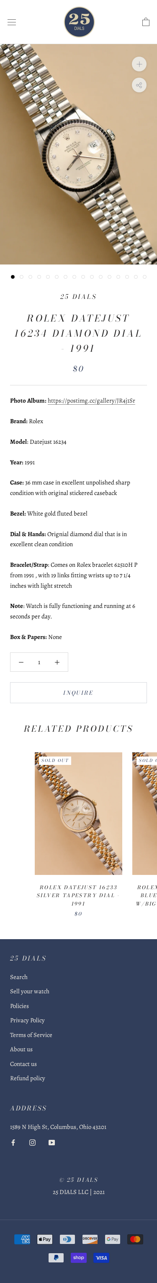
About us (21, 1049)
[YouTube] (52, 1142)
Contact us (23, 1064)
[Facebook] (13, 1142)
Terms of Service (31, 1035)
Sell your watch (29, 991)
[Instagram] (32, 1142)
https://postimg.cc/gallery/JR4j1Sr (91, 400)
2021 (99, 1192)
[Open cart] (145, 22)
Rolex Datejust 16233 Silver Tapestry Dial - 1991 (78, 895)
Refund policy (27, 1078)
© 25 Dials (78, 1180)
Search (19, 977)
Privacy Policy (27, 1020)
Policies (19, 1006)
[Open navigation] (12, 22)
